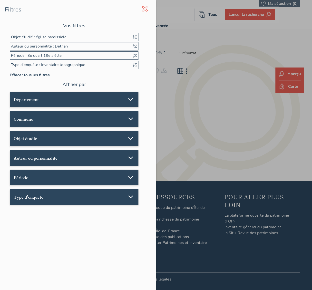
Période (21, 177)
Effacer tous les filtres (30, 75)
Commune (23, 119)
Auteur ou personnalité (36, 158)
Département (26, 99)
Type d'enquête (28, 197)
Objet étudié (25, 138)
